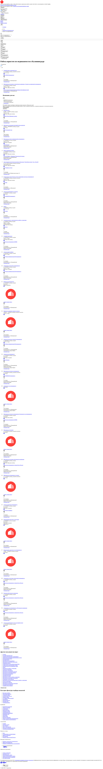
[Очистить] (2, 38)
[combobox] (6, 35)
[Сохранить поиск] (1, 41)
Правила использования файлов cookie (21, 6)
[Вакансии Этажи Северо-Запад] (53, 294)
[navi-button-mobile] (1, 25)
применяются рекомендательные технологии (24, 760)
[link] (2, 18)
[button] (1, 20)
